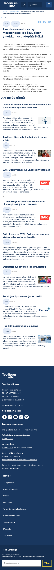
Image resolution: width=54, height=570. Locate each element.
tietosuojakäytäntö (28, 556)
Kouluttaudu (8, 502)
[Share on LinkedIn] (49, 22)
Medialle (7, 529)
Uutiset (15, 23)
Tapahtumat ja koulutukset (15, 509)
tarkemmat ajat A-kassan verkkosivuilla (19, 460)
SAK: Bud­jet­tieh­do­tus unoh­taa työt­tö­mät (26, 170)
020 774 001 (14, 397)
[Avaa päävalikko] (49, 4)
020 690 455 (7, 456)
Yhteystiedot (8, 483)
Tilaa (47, 563)
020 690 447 (7, 439)
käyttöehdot (40, 556)
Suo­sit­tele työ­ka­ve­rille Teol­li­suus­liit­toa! (25, 267)
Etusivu (5, 11)
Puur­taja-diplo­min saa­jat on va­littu (23, 296)
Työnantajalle (9, 522)
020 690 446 (7, 448)
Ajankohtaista (14, 11)
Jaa (5, 17)
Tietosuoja (7, 536)
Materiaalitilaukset (11, 516)
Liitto (6, 23)
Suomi (34, 4)
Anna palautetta (10, 489)
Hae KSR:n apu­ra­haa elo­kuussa (20, 326)
